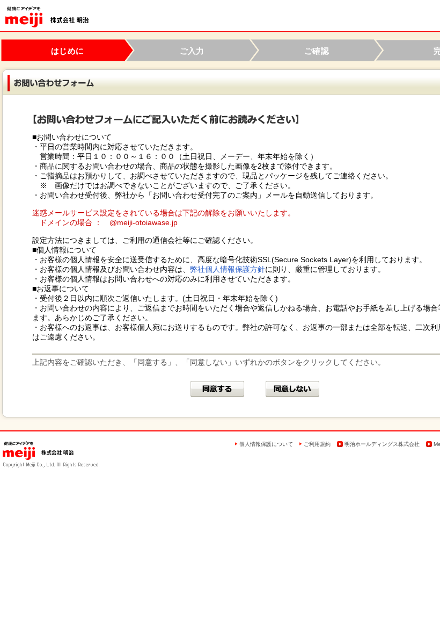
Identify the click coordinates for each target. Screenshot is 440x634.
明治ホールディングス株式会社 (382, 444)
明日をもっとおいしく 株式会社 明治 (47, 17)
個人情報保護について (266, 444)
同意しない (292, 389)
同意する (217, 389)
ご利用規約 (317, 444)
